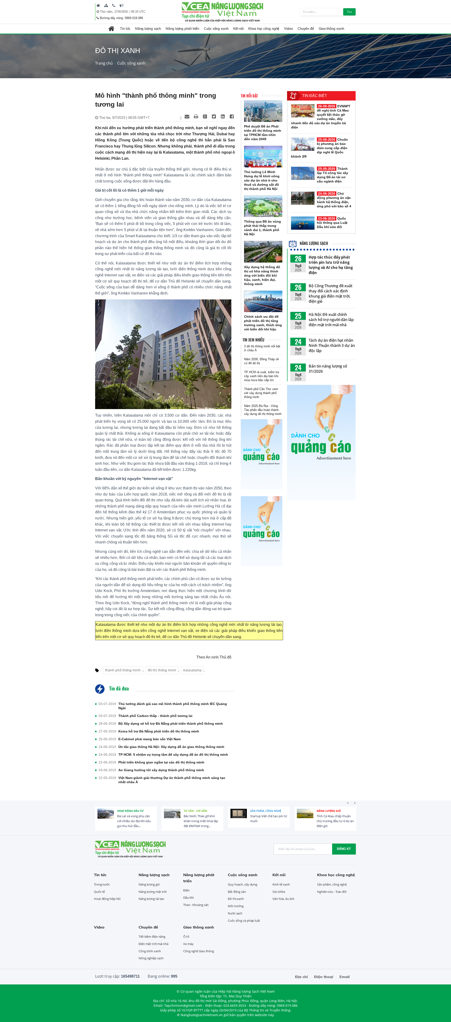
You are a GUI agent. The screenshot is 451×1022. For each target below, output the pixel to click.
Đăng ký (344, 849)
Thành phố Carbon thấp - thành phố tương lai (155, 716)
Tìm (349, 12)
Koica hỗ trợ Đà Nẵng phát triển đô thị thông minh (158, 731)
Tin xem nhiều (253, 340)
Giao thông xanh (331, 29)
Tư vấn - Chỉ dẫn (195, 811)
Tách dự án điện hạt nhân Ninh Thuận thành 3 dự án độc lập (332, 345)
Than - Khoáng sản (196, 905)
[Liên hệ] (113, 5)
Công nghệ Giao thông (198, 951)
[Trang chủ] (98, 5)
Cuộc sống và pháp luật (244, 920)
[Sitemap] (106, 5)
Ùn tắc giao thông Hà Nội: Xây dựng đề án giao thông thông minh (171, 747)
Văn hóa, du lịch (283, 899)
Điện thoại (323, 976)
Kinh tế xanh (281, 884)
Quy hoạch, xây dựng (242, 884)
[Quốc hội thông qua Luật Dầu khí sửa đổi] (303, 223)
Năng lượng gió (329, 811)
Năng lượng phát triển (182, 29)
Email (344, 976)
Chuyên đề (306, 29)
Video (288, 29)
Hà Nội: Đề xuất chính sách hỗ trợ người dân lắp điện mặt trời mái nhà (331, 319)
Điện (186, 890)
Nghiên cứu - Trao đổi (331, 892)
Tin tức (125, 29)
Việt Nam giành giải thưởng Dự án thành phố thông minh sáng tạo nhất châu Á (171, 780)
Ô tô (186, 936)
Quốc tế (99, 892)
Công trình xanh (150, 951)
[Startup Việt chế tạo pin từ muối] (238, 817)
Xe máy (188, 944)
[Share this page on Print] (196, 116)
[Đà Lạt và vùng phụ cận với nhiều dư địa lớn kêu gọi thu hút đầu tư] (105, 817)
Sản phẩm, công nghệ (265, 811)
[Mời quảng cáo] (121, 5)
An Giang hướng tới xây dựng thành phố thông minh (161, 770)
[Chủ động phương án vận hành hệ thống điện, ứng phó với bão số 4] (303, 198)
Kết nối (238, 29)
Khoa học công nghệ (263, 29)
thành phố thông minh (123, 670)
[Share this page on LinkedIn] (222, 116)
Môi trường (236, 906)
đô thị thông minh (162, 670)
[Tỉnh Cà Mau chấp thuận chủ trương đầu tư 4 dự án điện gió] (305, 817)
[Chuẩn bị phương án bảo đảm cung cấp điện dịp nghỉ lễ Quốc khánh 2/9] (303, 144)
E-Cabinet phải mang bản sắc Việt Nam (149, 739)
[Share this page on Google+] (205, 116)
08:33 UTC (138, 11)
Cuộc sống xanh (216, 29)
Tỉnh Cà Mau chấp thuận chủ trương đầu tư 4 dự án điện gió (335, 821)
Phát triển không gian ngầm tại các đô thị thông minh (161, 762)
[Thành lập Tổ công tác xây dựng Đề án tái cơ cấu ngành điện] (303, 173)
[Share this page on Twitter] (213, 116)
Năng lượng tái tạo (151, 899)
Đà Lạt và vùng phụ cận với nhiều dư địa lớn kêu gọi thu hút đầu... (134, 821)
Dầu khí (188, 897)
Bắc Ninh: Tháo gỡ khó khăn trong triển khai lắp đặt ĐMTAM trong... (201, 821)
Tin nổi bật (249, 96)
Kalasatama (192, 670)
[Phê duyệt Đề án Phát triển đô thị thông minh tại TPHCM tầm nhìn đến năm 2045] (263, 111)
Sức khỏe (278, 892)
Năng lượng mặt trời (153, 892)
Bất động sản (237, 892)
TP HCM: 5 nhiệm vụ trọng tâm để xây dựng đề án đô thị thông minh (173, 754)
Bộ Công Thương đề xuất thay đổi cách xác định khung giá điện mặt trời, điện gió (330, 293)
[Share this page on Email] (187, 116)
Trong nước (102, 884)
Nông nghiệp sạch (151, 958)
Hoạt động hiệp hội (107, 899)
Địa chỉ (301, 976)
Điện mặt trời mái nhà (153, 944)
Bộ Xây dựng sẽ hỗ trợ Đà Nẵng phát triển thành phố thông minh (170, 723)
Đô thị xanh (236, 899)
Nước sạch (235, 913)
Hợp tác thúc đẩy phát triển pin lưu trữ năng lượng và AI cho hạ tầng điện (331, 265)
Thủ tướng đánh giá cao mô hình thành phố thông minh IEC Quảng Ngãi (172, 706)
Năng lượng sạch (148, 29)
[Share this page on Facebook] (231, 116)
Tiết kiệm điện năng (152, 936)
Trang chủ (104, 63)
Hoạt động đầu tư (130, 811)
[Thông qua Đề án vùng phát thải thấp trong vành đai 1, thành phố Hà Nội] (263, 206)
